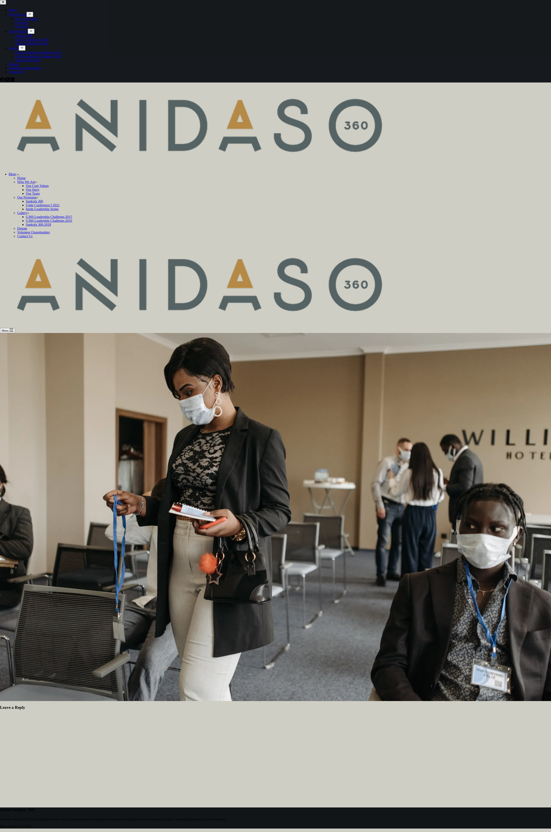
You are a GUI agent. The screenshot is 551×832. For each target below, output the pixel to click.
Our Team (33, 193)
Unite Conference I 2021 (43, 205)
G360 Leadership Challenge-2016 (49, 220)
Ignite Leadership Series (42, 209)
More (13, 174)
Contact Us (25, 236)
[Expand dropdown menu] (21, 175)
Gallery (22, 213)
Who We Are (26, 182)
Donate (22, 228)
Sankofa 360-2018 (38, 224)
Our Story (32, 189)
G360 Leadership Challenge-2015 (49, 217)
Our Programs (26, 197)
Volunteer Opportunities (33, 232)
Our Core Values (37, 186)
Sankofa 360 (34, 201)
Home (21, 178)
